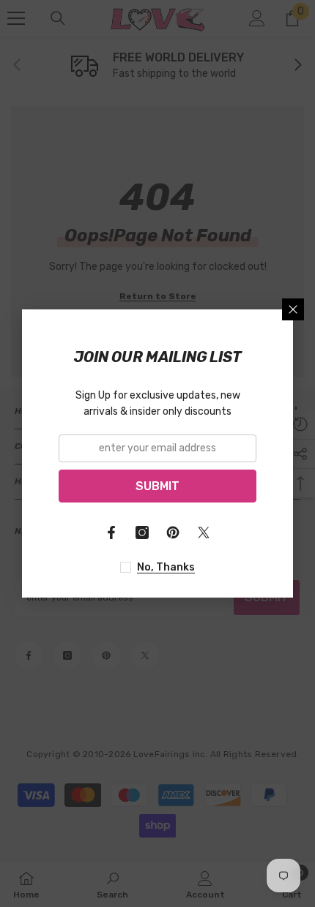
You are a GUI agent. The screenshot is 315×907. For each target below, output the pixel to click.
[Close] (293, 309)
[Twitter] (203, 532)
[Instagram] (142, 532)
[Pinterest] (173, 532)
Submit (157, 486)
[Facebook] (111, 532)
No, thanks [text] (166, 567)
